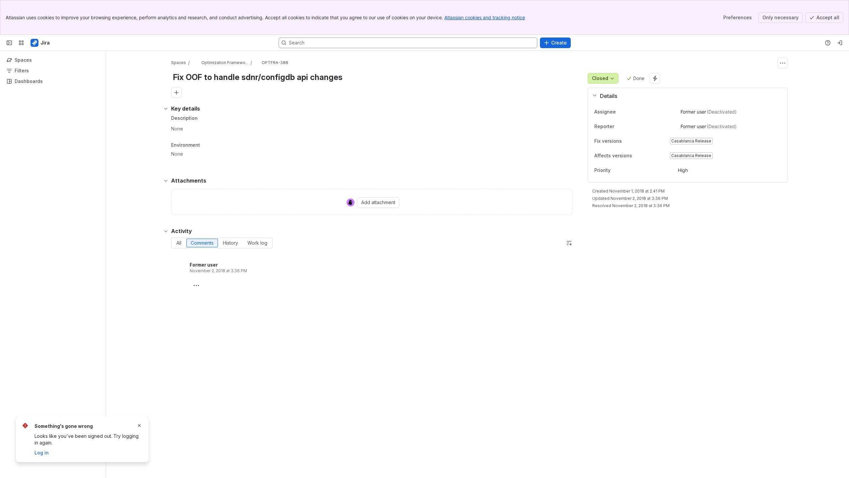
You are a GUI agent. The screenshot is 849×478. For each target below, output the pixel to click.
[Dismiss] (139, 426)
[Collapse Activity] (166, 231)
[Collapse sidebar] (9, 43)
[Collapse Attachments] (166, 181)
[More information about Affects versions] (638, 156)
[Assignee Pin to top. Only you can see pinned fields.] (630, 112)
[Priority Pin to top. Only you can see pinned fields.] (625, 170)
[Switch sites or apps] (21, 43)
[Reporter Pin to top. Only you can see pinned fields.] (628, 126)
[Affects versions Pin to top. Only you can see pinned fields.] (646, 155)
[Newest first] (569, 243)
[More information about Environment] (206, 145)
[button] (685, 96)
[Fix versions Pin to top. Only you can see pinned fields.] (636, 141)
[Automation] (655, 78)
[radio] (179, 243)
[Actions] (782, 63)
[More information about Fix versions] (628, 141)
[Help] (827, 43)
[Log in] (839, 43)
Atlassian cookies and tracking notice (484, 17)
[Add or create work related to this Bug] (176, 92)
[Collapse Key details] (166, 109)
